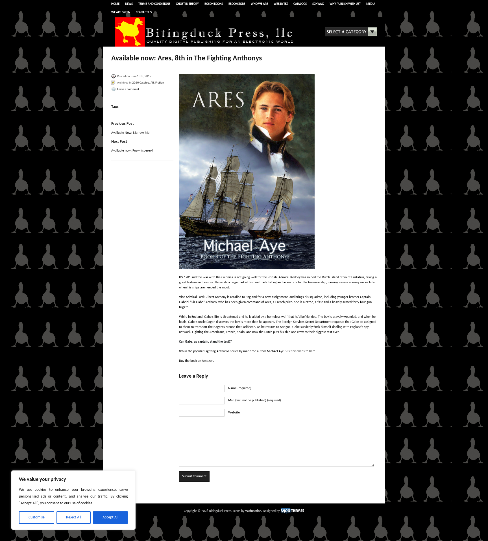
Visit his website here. (301, 351)
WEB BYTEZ (281, 4)
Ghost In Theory (187, 4)
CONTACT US (144, 12)
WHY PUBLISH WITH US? (345, 4)
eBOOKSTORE (236, 4)
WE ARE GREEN (120, 12)
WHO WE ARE (259, 4)
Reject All (73, 517)
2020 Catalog (140, 82)
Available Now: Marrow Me (130, 133)
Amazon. (208, 361)
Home (115, 4)
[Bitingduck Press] (207, 46)
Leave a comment (128, 89)
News (129, 4)
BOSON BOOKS (213, 4)
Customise (37, 517)
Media (370, 4)
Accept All (110, 517)
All (152, 82)
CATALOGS (300, 4)
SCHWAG (318, 4)
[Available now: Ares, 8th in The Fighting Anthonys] (278, 171)
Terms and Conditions (154, 4)
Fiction (159, 82)
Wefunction (253, 510)
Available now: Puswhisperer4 (132, 150)
